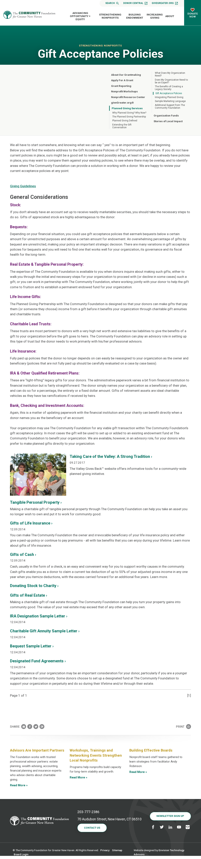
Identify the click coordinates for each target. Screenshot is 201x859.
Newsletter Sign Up (170, 815)
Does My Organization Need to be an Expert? (171, 81)
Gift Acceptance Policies (168, 93)
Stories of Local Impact (168, 121)
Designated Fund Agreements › (38, 661)
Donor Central (133, 3)
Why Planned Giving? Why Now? (129, 112)
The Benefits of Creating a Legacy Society (169, 88)
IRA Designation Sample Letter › (38, 616)
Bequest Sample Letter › (32, 646)
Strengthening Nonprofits (110, 16)
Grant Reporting (121, 85)
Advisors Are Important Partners (37, 750)
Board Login (21, 854)
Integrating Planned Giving (169, 97)
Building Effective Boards (150, 750)
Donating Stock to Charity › (34, 585)
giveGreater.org (163, 3)
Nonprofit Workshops (124, 91)
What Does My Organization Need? (170, 74)
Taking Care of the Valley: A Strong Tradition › (111, 456)
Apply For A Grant (122, 80)
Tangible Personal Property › (36, 502)
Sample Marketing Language (170, 101)
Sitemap (117, 850)
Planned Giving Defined (124, 120)
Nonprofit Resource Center (128, 97)
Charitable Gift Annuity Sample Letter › (44, 631)
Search (110, 3)
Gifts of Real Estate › (28, 595)
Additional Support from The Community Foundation (170, 106)
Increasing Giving (155, 16)
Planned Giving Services (127, 108)
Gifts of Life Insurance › (31, 523)
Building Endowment (134, 16)
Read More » (19, 785)
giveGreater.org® (122, 102)
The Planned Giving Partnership (129, 116)
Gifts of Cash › (23, 554)
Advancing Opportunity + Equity (80, 16)
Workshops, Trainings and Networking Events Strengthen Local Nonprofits (96, 755)
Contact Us (92, 827)
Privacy (105, 850)
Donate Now (192, 15)
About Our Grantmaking (126, 74)
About (169, 16)
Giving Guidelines (23, 186)
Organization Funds (166, 115)
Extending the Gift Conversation (122, 126)
